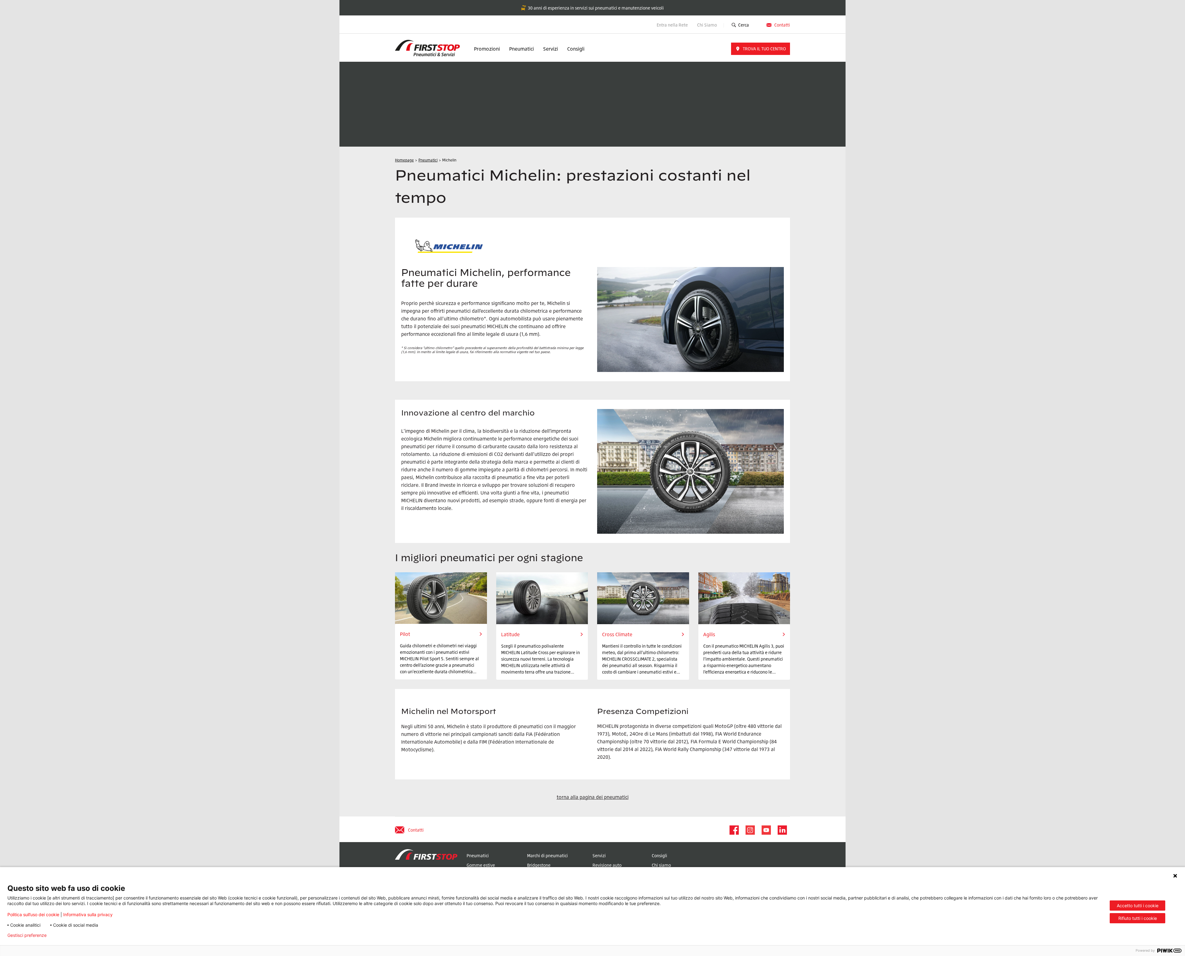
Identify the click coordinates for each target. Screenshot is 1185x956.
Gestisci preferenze (27, 935)
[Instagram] (750, 830)
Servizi (550, 49)
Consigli (575, 49)
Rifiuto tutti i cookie (1137, 918)
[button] (760, 49)
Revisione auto (607, 865)
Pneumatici (521, 49)
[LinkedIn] (782, 830)
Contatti (782, 24)
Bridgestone (539, 865)
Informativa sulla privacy (88, 914)
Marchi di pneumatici (547, 855)
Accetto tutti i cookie (1137, 905)
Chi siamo (661, 865)
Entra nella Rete (672, 24)
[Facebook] (734, 830)
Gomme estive (481, 865)
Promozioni (487, 49)
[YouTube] (766, 830)
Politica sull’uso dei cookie (33, 914)
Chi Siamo (707, 24)
